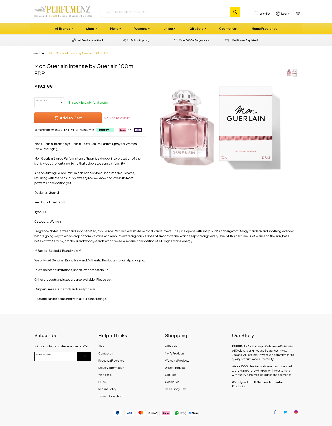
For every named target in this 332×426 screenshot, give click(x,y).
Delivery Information (111, 367)
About (102, 346)
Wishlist (265, 13)
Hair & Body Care (176, 389)
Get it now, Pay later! (245, 40)
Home (34, 53)
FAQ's (102, 382)
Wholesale (105, 374)
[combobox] (165, 12)
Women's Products (177, 360)
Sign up (84, 356)
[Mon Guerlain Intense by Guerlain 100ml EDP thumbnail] (292, 72)
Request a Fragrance (111, 360)
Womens (141, 29)
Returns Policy (107, 389)
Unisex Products (175, 367)
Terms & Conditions (111, 396)
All (43, 53)
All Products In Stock (91, 40)
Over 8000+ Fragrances (194, 40)
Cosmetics (228, 29)
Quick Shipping (139, 40)
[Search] (235, 12)
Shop (90, 29)
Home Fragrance (264, 29)
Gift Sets (197, 29)
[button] (118, 118)
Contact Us (105, 353)
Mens (114, 29)
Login (285, 13)
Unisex (169, 29)
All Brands (63, 29)
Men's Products (174, 353)
